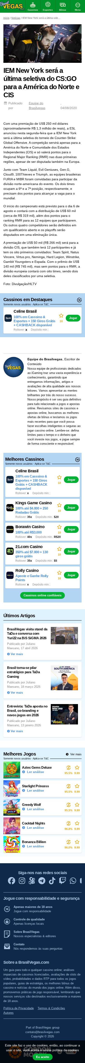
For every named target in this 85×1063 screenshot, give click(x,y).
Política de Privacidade (18, 1008)
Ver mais (75, 754)
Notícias (15, 18)
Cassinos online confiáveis (42, 595)
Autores (8, 1012)
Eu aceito (42, 1057)
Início (6, 18)
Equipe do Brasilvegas (37, 105)
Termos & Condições (51, 1008)
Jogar (73, 318)
